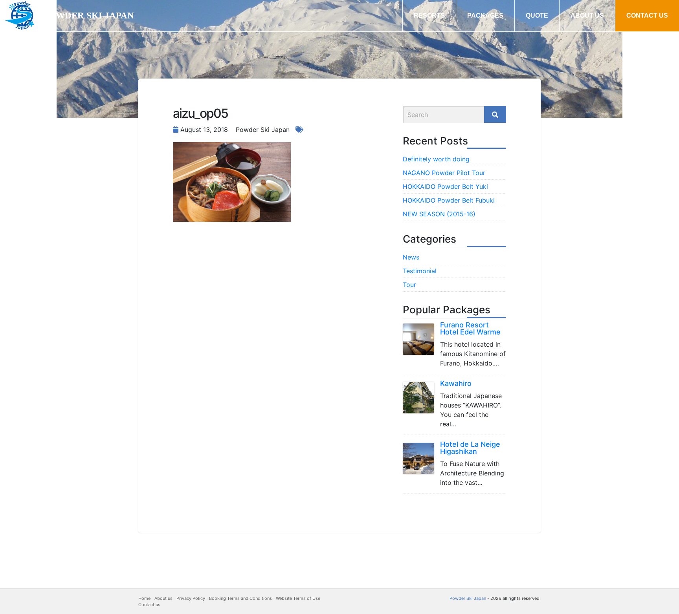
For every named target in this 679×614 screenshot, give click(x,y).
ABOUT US (587, 15)
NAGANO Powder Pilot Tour (444, 173)
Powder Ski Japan (468, 598)
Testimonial (420, 271)
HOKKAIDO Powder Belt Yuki (445, 186)
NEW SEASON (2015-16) (439, 214)
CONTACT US (647, 15)
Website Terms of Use (298, 598)
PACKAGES (485, 15)
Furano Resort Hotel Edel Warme (470, 328)
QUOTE (537, 15)
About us (163, 598)
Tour (409, 285)
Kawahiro (456, 383)
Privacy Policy (190, 598)
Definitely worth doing (436, 159)
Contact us (149, 604)
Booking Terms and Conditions (240, 598)
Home (144, 598)
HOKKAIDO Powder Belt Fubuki (449, 200)
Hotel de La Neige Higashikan (470, 447)
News (411, 257)
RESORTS (429, 15)
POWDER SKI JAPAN (88, 15)
